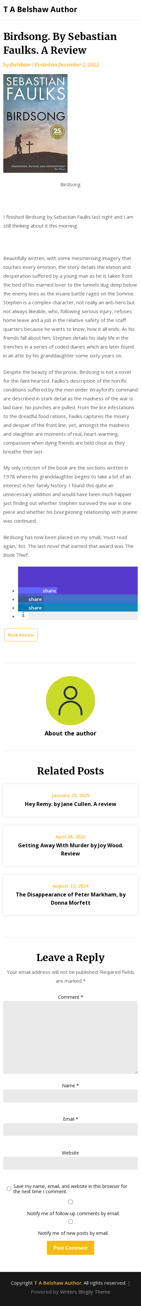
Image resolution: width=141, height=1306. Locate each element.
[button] (37, 590)
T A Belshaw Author (40, 9)
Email (70, 1119)
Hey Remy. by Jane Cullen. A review (70, 804)
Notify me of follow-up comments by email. (73, 1213)
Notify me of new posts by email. (73, 1233)
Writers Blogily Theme (85, 1291)
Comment (70, 997)
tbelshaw (20, 65)
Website (70, 1153)
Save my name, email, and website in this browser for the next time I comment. (70, 1189)
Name (70, 1085)
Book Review (21, 635)
